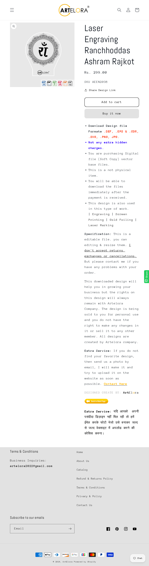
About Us (83, 461)
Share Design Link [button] (102, 90)
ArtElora (68, 562)
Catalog (82, 469)
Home (80, 452)
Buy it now (112, 113)
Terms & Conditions (91, 487)
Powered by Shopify (85, 562)
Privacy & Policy (89, 496)
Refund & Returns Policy (95, 478)
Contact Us (84, 505)
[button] (12, 10)
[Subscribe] (70, 528)
